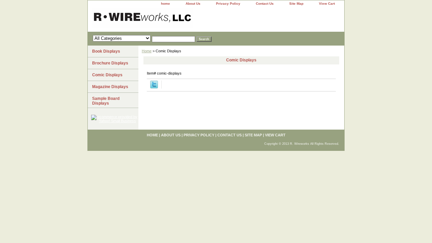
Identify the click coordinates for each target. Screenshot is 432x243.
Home (147, 51)
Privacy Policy (228, 3)
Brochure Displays (110, 63)
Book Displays (106, 51)
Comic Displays (107, 75)
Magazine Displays (110, 86)
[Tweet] (154, 87)
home (165, 3)
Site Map (296, 3)
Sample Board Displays (105, 101)
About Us (193, 3)
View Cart (327, 3)
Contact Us (265, 3)
